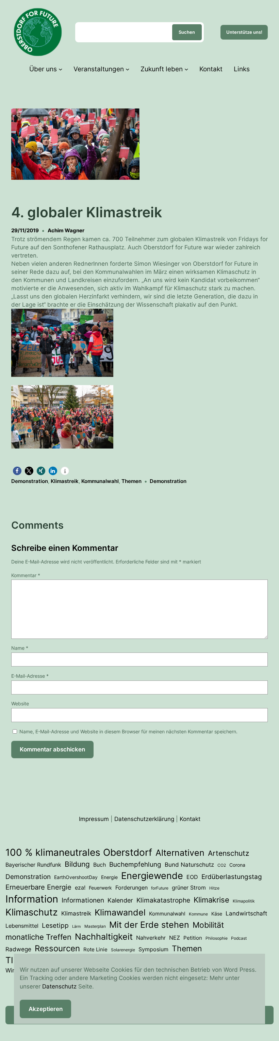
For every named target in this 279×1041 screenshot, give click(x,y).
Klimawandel (120, 912)
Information (31, 899)
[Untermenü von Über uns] (60, 69)
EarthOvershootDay (76, 877)
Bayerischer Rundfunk (33, 864)
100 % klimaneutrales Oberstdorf (78, 852)
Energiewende (152, 875)
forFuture (159, 888)
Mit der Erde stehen (149, 925)
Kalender (120, 900)
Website (20, 703)
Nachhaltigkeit (104, 937)
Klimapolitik (244, 901)
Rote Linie (95, 950)
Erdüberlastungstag (231, 877)
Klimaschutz (31, 912)
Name (19, 648)
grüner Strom (189, 887)
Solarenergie (123, 949)
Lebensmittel (21, 925)
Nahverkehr (151, 937)
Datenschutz (59, 986)
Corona (237, 865)
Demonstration (29, 481)
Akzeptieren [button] (46, 1008)
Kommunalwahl (100, 481)
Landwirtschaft (246, 913)
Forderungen (131, 887)
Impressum (94, 818)
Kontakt (190, 818)
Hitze (214, 888)
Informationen (83, 900)
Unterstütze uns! (244, 32)
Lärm (76, 926)
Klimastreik (65, 481)
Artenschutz (228, 853)
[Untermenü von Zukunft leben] (186, 69)
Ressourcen (57, 948)
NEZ (174, 937)
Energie (109, 877)
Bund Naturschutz (189, 864)
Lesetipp (55, 925)
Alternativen (179, 853)
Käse (216, 914)
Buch (99, 864)
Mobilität (208, 925)
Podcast (239, 938)
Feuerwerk (100, 888)
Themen (131, 481)
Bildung (77, 864)
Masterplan (95, 926)
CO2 (221, 865)
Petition (192, 938)
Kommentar (25, 575)
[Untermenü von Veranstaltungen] (127, 69)
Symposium (153, 949)
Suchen (187, 32)
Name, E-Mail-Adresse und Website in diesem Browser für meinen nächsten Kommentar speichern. (128, 731)
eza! (80, 887)
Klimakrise (211, 899)
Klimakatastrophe (163, 900)
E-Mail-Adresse (30, 676)
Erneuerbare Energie (38, 887)
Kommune (198, 914)
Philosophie (217, 938)
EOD (192, 877)
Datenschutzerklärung (144, 818)
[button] (139, 344)
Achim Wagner (66, 230)
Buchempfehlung (135, 864)
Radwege (18, 949)
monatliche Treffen (38, 937)
